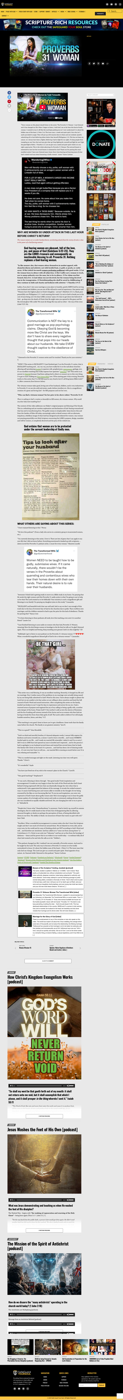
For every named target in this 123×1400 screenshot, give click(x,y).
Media (62, 11)
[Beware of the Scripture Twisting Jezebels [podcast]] (50, 877)
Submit (101, 1385)
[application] (41, 1086)
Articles (54, 11)
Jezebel (38, 369)
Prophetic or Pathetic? (46, 857)
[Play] (11, 1086)
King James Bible (43, 376)
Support (20, 857)
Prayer (66, 857)
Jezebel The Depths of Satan (50, 862)
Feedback (82, 11)
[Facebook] (107, 4)
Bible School (71, 11)
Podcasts (33, 857)
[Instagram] (120, 4)
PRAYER (28, 374)
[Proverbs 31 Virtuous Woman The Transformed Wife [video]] (50, 901)
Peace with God (10, 11)
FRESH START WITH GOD (25, 11)
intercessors (67, 369)
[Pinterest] (115, 4)
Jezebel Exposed (75, 857)
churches (63, 371)
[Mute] (68, 1086)
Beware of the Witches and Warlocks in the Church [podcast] (47, 860)
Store (36, 11)
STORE (26, 857)
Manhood (21, 860)
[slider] (71, 1085)
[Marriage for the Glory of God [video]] (50, 925)
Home (2, 11)
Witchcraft (58, 857)
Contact (4, 16)
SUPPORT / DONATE (44, 11)
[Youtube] (111, 4)
